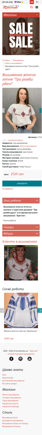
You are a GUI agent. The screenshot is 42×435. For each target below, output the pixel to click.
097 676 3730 (7, 2)
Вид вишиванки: (10, 146)
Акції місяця (7, 377)
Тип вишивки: (9, 149)
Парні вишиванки (10, 400)
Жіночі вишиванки (13, 63)
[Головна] (11, 8)
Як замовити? (7, 188)
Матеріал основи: (11, 158)
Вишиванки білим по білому (15, 423)
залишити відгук (15, 140)
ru (37, 2)
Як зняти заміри (9, 383)
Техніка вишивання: (12, 152)
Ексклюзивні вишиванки (13, 380)
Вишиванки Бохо (10, 417)
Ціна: (6, 174)
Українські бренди (10, 406)
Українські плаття (10, 403)
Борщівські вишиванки (12, 420)
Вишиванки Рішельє (11, 426)
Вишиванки (18, 60)
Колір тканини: (10, 160)
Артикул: (32, 137)
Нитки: (5, 163)
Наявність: (7, 143)
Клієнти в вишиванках (19, 241)
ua (31, 2)
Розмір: (6, 155)
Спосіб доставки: (10, 166)
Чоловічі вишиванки (11, 397)
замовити (22, 183)
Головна (6, 60)
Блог (4, 374)
